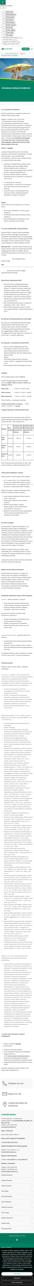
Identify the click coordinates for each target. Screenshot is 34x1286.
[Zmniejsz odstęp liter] (15, 44)
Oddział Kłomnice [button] (7, 1218)
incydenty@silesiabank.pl (9, 1142)
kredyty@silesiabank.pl (8, 1152)
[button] (32, 49)
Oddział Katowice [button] (7, 1175)
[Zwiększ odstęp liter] (18, 44)
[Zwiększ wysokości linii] (19, 42)
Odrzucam (17, 1278)
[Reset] (1, 8)
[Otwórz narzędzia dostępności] (3, 2)
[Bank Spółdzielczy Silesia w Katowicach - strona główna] (7, 49)
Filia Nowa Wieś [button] (6, 1228)
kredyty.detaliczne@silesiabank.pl (19, 1056)
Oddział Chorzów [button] (6, 1180)
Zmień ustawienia (17, 1282)
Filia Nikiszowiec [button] (6, 1196)
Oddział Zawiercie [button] (7, 1207)
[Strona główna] (2, 54)
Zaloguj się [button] (26, 49)
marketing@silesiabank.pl (9, 1171)
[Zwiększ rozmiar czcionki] (16, 40)
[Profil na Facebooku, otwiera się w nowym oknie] (17, 1240)
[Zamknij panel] (4, 8)
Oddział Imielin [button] (6, 1186)
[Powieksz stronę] (21, 38)
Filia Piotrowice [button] (6, 1202)
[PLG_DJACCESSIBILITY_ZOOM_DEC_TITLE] (19, 38)
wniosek (8, 142)
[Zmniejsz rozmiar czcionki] (13, 40)
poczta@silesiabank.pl (8, 1127)
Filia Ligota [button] (4, 1191)
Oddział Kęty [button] (5, 1223)
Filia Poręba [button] (5, 1212)
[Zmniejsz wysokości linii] (17, 42)
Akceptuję (17, 1274)
